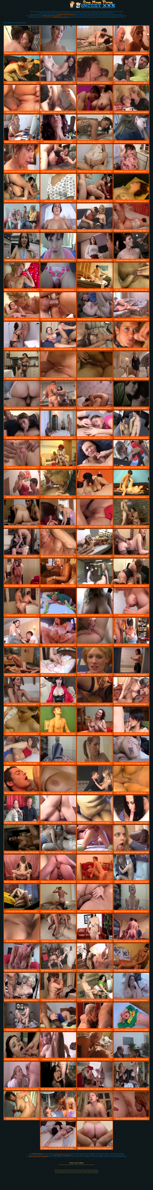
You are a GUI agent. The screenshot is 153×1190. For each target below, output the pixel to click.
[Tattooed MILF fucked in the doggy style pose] (131, 749)
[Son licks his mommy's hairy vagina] (58, 483)
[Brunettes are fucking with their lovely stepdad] (58, 1134)
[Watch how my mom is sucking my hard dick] (22, 305)
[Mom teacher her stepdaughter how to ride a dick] (22, 512)
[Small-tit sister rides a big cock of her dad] (95, 1074)
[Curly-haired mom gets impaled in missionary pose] (95, 38)
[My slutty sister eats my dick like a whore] (22, 423)
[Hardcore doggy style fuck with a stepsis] (58, 1045)
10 (96, 1171)
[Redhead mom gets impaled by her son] (131, 187)
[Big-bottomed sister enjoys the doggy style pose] (95, 423)
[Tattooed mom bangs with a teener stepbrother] (58, 1104)
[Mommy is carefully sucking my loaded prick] (131, 423)
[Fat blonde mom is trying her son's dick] (95, 867)
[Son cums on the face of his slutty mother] (131, 334)
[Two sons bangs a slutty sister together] (131, 246)
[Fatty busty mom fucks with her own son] (22, 897)
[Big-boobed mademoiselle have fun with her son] (58, 690)
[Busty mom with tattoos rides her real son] (58, 749)
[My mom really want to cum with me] (58, 808)
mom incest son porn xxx (62, 17)
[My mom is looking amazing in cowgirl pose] (95, 1134)
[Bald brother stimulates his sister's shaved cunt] (131, 926)
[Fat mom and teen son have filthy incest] (95, 275)
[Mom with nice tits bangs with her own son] (131, 275)
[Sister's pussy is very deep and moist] (95, 660)
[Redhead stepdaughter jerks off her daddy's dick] (131, 394)
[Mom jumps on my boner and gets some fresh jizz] (22, 779)
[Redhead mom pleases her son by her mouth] (58, 867)
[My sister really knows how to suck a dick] (131, 68)
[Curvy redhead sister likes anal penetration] (58, 305)
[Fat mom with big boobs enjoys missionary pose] (95, 1104)
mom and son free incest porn (38, 1156)
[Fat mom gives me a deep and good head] (58, 986)
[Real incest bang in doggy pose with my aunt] (22, 838)
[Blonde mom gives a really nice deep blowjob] (131, 364)
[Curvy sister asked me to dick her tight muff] (131, 542)
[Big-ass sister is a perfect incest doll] (58, 334)
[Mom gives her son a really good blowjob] (22, 364)
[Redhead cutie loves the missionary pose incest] (131, 483)
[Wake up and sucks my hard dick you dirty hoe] (22, 275)
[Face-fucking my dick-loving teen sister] (95, 483)
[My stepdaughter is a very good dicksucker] (131, 1045)
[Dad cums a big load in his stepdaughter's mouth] (58, 956)
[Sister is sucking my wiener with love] (95, 986)
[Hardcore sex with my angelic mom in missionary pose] (22, 38)
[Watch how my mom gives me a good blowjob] (131, 630)
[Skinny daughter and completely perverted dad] (22, 808)
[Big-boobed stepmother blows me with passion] (22, 956)
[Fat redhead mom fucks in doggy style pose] (58, 719)
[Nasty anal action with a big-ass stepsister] (131, 1074)
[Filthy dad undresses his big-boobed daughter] (95, 749)
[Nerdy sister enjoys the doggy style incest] (22, 1074)
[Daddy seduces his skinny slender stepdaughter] (22, 127)
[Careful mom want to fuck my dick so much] (131, 98)
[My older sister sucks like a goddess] (58, 838)
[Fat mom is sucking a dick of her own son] (95, 394)
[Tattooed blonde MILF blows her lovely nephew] (131, 897)
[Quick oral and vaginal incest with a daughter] (58, 98)
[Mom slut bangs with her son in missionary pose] (95, 68)
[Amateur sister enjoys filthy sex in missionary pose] (22, 1045)
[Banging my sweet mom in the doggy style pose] (131, 216)
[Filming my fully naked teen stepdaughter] (131, 660)
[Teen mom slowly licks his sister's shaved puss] (22, 630)
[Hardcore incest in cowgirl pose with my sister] (58, 660)
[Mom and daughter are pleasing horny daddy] (58, 571)
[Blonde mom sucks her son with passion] (22, 483)
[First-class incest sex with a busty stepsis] (22, 1015)
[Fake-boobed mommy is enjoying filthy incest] (58, 157)
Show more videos (76, 1163)
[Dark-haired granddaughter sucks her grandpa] (95, 1015)
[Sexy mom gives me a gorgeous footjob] (95, 690)
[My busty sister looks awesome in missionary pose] (131, 986)
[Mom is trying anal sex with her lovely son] (131, 1104)
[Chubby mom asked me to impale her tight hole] (131, 690)
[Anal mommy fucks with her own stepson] (58, 364)
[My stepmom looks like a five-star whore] (22, 926)
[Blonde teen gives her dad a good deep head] (131, 838)
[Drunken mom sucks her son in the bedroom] (22, 394)
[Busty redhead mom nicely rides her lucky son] (58, 453)
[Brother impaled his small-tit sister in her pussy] (22, 867)
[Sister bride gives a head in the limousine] (58, 630)
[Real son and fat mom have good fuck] (22, 601)
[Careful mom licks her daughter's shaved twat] (95, 630)
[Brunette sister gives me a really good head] (131, 808)
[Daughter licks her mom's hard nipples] (22, 453)
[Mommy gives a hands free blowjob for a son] (22, 157)
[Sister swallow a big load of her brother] (22, 690)
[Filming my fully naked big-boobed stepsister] (95, 926)
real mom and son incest (66, 14)
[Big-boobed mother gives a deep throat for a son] (95, 127)
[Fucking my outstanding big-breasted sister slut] (131, 719)
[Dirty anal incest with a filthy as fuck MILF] (131, 512)
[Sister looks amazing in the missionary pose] (131, 127)
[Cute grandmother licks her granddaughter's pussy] (58, 423)
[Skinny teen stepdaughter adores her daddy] (131, 1015)
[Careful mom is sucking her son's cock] (22, 334)
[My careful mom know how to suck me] (131, 779)
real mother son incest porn (62, 1155)
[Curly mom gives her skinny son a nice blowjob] (95, 98)
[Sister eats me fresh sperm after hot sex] (95, 956)
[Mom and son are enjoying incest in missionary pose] (95, 808)
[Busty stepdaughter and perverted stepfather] (22, 571)
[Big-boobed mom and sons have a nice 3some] (58, 542)
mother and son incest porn (52, 16)
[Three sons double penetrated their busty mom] (95, 187)
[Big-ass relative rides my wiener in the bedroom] (58, 1015)
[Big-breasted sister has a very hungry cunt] (131, 867)
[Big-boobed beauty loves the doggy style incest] (131, 571)
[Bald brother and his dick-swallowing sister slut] (131, 157)
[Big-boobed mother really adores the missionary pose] (58, 216)
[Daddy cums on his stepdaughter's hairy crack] (95, 897)
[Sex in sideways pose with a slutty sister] (22, 749)
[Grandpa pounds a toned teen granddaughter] (131, 38)
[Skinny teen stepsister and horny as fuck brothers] (95, 838)
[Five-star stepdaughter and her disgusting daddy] (58, 1074)
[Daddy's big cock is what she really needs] (95, 512)
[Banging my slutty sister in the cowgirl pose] (58, 926)
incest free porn (37, 1153)
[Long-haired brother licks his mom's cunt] (58, 512)
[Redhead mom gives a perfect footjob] (58, 127)
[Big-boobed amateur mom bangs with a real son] (95, 334)
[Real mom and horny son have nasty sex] (22, 98)
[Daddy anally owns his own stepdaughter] (22, 719)
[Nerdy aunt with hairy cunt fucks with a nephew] (95, 364)
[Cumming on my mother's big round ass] (58, 38)
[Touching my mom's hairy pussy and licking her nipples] (95, 216)
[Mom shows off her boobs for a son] (58, 187)
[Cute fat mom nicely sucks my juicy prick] (22, 542)
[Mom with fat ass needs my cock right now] (95, 157)
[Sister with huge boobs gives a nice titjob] (58, 779)
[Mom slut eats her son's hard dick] (131, 601)
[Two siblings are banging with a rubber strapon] (131, 956)
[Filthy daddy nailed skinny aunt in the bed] (95, 542)
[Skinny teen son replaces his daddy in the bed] (58, 68)
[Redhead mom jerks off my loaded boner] (58, 275)
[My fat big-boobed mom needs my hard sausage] (95, 305)
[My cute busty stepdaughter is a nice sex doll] (95, 779)
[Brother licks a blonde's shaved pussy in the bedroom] (22, 986)
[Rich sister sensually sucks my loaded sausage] (131, 453)
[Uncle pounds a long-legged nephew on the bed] (22, 660)
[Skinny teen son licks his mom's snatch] (22, 68)
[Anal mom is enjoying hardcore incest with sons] (22, 187)
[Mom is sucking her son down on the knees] (22, 216)
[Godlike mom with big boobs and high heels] (22, 246)
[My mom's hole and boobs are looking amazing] (58, 246)
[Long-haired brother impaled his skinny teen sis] (58, 897)
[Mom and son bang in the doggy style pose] (131, 305)
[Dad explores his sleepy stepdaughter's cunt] (58, 601)
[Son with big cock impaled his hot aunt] (95, 453)
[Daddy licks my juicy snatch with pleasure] (58, 394)
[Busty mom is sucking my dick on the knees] (95, 719)
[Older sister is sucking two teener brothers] (95, 571)
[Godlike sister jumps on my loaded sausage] (95, 246)
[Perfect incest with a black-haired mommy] (22, 1104)
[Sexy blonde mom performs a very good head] (95, 1045)
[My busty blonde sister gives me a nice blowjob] (95, 601)
